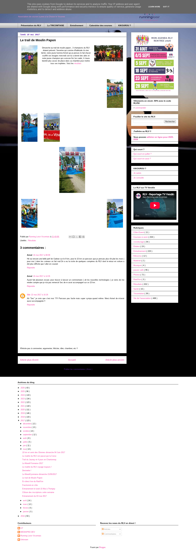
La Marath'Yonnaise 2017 (32, 463)
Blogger (102, 547)
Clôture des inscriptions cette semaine (38, 492)
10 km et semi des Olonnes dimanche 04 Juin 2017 (43, 452)
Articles (107, 529)
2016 (23, 516)
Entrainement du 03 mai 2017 (34, 496)
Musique (137, 265)
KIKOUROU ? (124, 25)
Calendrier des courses (100, 25)
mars (25, 504)
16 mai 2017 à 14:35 (41, 276)
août (25, 438)
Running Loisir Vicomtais (31, 536)
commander (140, 108)
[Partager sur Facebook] (80, 236)
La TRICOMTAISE (55, 25)
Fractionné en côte (30, 485)
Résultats (32, 240)
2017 (23, 420)
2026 (23, 388)
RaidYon (137, 279)
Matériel (137, 260)
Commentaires (110, 534)
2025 (23, 391)
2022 (23, 402)
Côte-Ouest (138, 232)
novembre (27, 427)
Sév (28, 295)
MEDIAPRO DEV (28, 532)
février (26, 508)
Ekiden (136, 246)
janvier (26, 511)
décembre (27, 424)
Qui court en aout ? (142, 158)
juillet (25, 442)
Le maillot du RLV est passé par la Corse (39, 456)
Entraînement (76, 25)
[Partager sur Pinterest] (83, 236)
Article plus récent (29, 360)
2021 (23, 406)
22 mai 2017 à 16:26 (39, 295)
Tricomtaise (138, 293)
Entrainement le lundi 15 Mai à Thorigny (38, 489)
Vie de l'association (142, 298)
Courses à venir (140, 237)
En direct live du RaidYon (32, 481)
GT (22, 528)
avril (25, 500)
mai (25, 449)
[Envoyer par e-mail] (70, 236)
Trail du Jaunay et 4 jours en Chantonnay (39, 459)
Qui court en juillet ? (142, 154)
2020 (23, 410)
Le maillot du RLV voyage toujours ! (37, 467)
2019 (23, 413)
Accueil (72, 360)
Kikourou (137, 256)
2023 (23, 399)
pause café (138, 270)
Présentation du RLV (31, 25)
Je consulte (138, 178)
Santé (136, 289)
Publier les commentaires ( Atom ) (78, 369)
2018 (23, 417)
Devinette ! (26, 470)
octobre (26, 431)
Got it (166, 7)
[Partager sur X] (76, 236)
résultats (77, 63)
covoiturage (139, 242)
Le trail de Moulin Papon (32, 478)
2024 (23, 395)
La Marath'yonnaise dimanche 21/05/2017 (39, 474)
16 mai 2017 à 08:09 (41, 255)
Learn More (154, 7)
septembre (27, 434)
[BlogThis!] (73, 236)
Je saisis (137, 173)
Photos (136, 274)
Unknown (24, 539)
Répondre (31, 268)
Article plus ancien (114, 360)
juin (24, 445)
